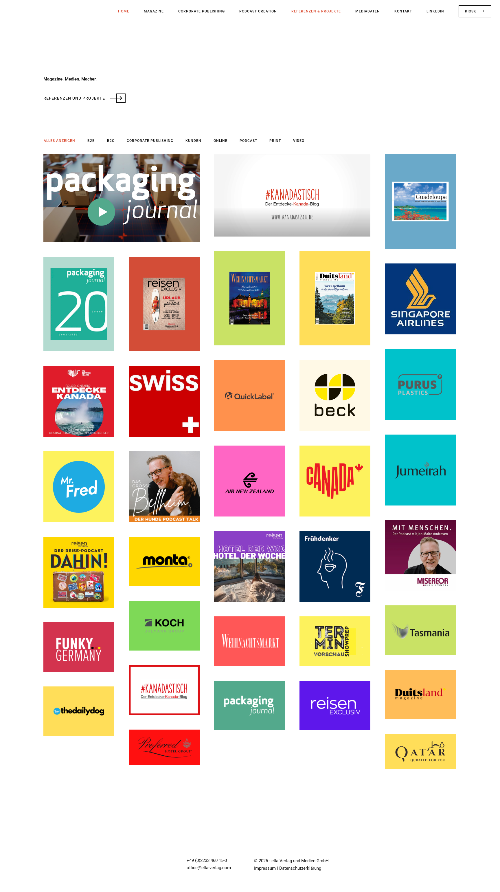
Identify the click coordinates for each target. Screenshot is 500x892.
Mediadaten (367, 11)
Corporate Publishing (201, 11)
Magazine (154, 11)
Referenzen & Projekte (316, 11)
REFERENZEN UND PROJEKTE (74, 98)
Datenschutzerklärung (300, 868)
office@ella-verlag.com (209, 867)
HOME (123, 11)
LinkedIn (435, 11)
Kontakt (403, 11)
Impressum (265, 868)
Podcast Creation (258, 11)
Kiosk (470, 11)
